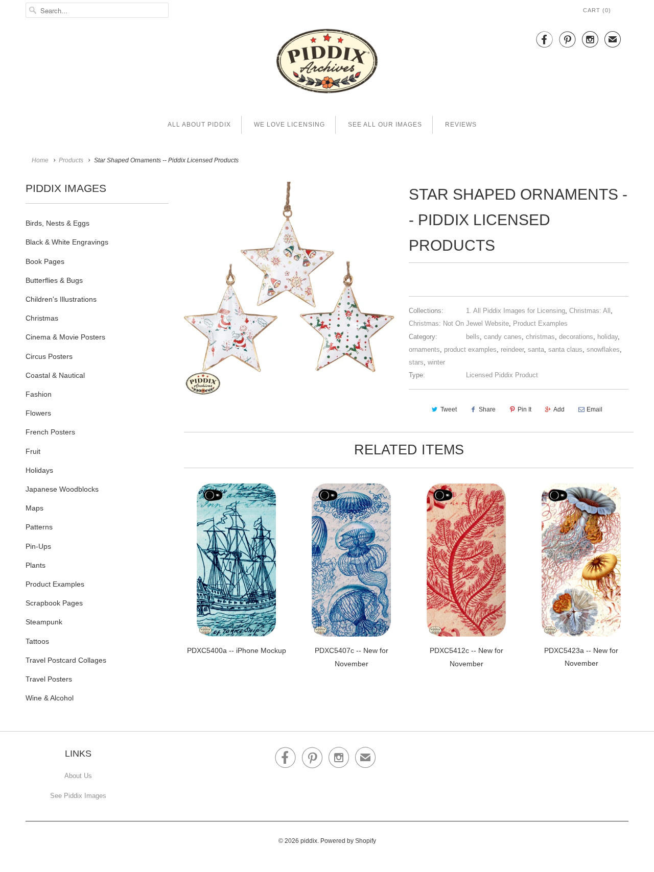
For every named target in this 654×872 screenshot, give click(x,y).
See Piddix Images (78, 796)
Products (71, 160)
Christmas (42, 318)
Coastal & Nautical (55, 375)
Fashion (39, 394)
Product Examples (55, 584)
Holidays (39, 470)
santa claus (565, 349)
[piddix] (327, 63)
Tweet (448, 409)
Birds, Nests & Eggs (57, 223)
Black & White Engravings (67, 242)
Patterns (39, 527)
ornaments (424, 349)
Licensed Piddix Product (502, 375)
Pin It (524, 409)
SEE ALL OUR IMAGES (385, 124)
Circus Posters (49, 356)
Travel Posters (49, 679)
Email (594, 409)
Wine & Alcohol (50, 698)
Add (559, 409)
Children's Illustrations (61, 299)
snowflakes (603, 349)
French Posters (50, 432)
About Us (78, 776)
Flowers (38, 413)
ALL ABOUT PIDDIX (199, 124)
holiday (607, 337)
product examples (470, 349)
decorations (576, 337)
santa (536, 349)
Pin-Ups (38, 546)
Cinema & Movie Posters (65, 337)
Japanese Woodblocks (62, 489)
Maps (34, 508)
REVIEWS (461, 124)
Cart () (597, 10)
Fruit (33, 451)
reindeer (512, 349)
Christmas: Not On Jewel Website (459, 323)
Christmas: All (590, 310)
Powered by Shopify (348, 840)
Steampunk (44, 622)
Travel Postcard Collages (66, 660)
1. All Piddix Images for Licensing (515, 310)
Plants (35, 565)
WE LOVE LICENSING (289, 124)
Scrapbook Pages (54, 603)
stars (416, 362)
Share (487, 409)
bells (473, 337)
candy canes (503, 337)
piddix (308, 840)
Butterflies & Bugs (54, 280)
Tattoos (37, 641)
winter (436, 362)
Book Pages (45, 261)
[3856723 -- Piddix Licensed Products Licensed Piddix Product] (289, 291)
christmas (540, 337)
